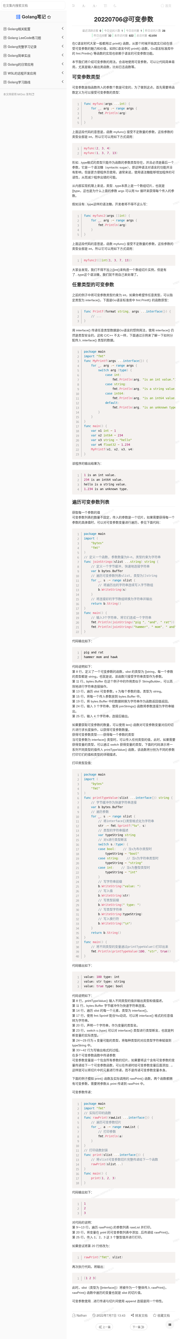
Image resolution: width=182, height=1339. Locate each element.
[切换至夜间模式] (115, 5)
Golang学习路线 (18, 82)
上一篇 (107, 1327)
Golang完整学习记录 (22, 46)
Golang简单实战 (18, 55)
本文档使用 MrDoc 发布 (17, 94)
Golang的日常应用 (20, 64)
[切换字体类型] (105, 5)
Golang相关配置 (18, 29)
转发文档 (141, 1315)
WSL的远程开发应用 (21, 73)
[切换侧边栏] (73, 5)
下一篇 (136, 1327)
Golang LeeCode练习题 (24, 37)
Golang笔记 (34, 16)
